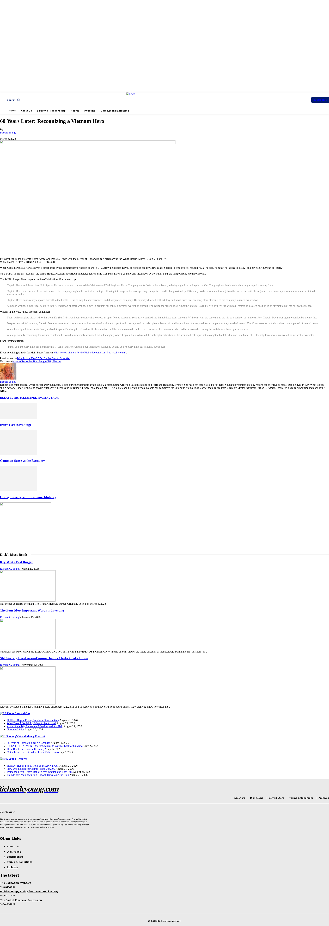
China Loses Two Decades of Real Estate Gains (33, 752)
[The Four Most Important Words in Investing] (28, 648)
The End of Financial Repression (21, 900)
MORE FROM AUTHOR (43, 397)
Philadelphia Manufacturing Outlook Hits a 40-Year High (38, 774)
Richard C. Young (10, 568)
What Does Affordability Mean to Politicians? (31, 723)
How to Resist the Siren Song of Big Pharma (37, 361)
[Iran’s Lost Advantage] (18, 418)
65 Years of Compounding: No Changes (28, 742)
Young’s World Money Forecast (26, 736)
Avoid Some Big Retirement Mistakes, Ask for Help (35, 726)
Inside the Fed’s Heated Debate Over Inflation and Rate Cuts (39, 771)
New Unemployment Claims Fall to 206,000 (31, 768)
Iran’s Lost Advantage (15, 425)
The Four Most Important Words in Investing (32, 610)
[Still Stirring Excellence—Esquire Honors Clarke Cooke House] (28, 703)
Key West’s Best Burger (16, 562)
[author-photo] (8, 378)
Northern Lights (15, 729)
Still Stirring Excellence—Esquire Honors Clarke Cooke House (44, 658)
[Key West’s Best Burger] (28, 600)
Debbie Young (8, 132)
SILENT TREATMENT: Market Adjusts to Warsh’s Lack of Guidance (45, 745)
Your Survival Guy (19, 713)
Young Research (17, 758)
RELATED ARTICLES (14, 397)
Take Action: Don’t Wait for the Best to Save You (43, 358)
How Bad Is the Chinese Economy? (26, 749)
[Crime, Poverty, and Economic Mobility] (18, 490)
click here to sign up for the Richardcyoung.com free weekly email (90, 352)
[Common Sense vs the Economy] (18, 453)
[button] (14, 99)
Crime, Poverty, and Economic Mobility (28, 497)
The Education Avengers (15, 882)
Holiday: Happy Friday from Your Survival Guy (33, 720)
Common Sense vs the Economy (22, 460)
